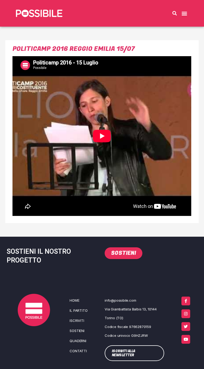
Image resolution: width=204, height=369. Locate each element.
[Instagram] (185, 313)
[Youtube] (185, 339)
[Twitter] (185, 326)
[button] (174, 13)
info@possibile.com (120, 300)
